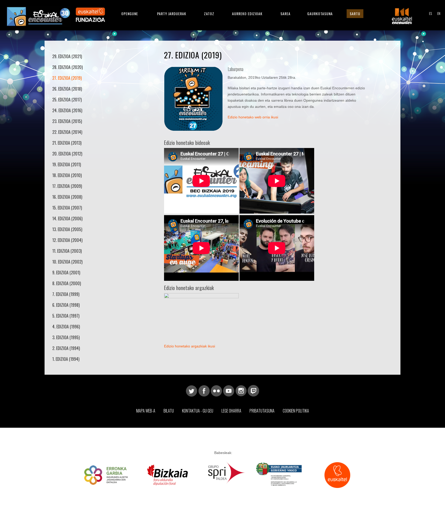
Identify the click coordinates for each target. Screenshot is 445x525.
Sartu (355, 13)
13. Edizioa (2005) (67, 229)
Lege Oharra (231, 411)
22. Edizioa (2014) (67, 132)
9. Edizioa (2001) (66, 272)
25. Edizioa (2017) (67, 100)
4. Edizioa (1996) (66, 326)
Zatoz (209, 13)
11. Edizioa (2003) (67, 251)
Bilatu (169, 411)
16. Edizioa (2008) (67, 197)
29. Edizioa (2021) (67, 56)
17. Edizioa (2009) (67, 186)
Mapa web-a (145, 411)
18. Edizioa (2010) (67, 175)
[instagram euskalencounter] (241, 390)
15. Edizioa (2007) (67, 208)
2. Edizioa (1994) (66, 348)
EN (438, 13)
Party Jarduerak (171, 13)
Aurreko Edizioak (247, 13)
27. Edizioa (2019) (67, 78)
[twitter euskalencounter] (191, 390)
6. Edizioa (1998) (66, 305)
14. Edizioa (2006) (67, 218)
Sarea (285, 13)
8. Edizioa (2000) (66, 283)
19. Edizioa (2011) (66, 164)
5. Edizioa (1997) (65, 316)
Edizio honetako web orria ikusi (253, 117)
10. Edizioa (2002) (67, 262)
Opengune (129, 13)
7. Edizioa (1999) (65, 294)
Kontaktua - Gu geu (197, 411)
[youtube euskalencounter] (228, 390)
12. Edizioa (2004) (67, 240)
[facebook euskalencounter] (204, 390)
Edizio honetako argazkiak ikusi (189, 346)
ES (430, 13)
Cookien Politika (296, 411)
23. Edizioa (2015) (67, 121)
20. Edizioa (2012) (67, 154)
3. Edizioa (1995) (66, 337)
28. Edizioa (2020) (67, 67)
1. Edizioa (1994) (65, 359)
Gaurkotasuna (320, 13)
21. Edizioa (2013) (66, 143)
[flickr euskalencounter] (216, 390)
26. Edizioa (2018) (67, 89)
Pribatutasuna (262, 411)
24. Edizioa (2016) (67, 110)
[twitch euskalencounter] (253, 390)
